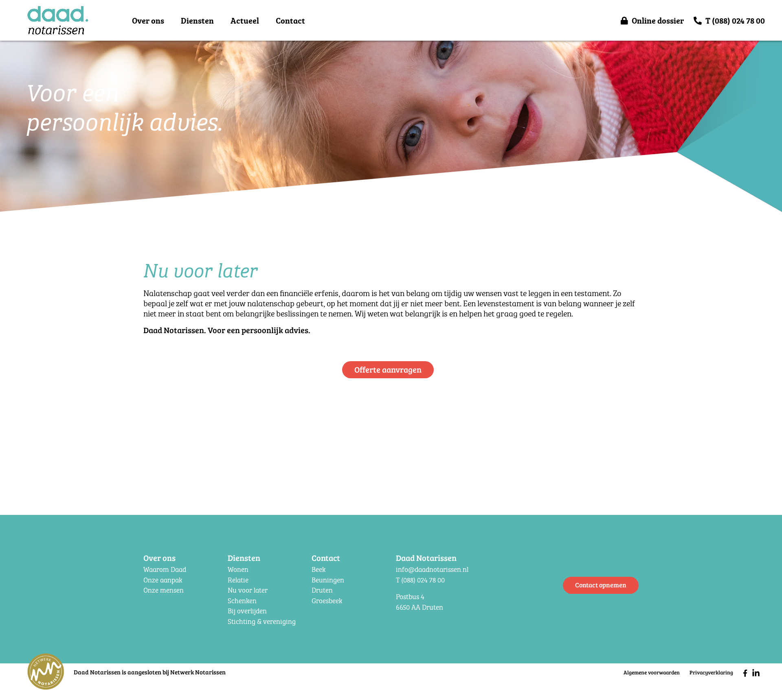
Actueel (245, 20)
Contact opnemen (600, 584)
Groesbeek (327, 600)
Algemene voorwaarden (652, 672)
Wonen (238, 569)
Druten (322, 590)
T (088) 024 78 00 (735, 20)
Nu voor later (248, 590)
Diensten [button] (197, 20)
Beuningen (328, 579)
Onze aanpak (162, 579)
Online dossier (658, 20)
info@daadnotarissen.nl (432, 569)
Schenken (242, 600)
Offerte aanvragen (388, 369)
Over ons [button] (148, 20)
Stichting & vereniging (262, 621)
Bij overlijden (247, 610)
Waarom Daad (164, 569)
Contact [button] (290, 20)
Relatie (238, 579)
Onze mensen (163, 590)
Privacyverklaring (711, 672)
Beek (318, 569)
